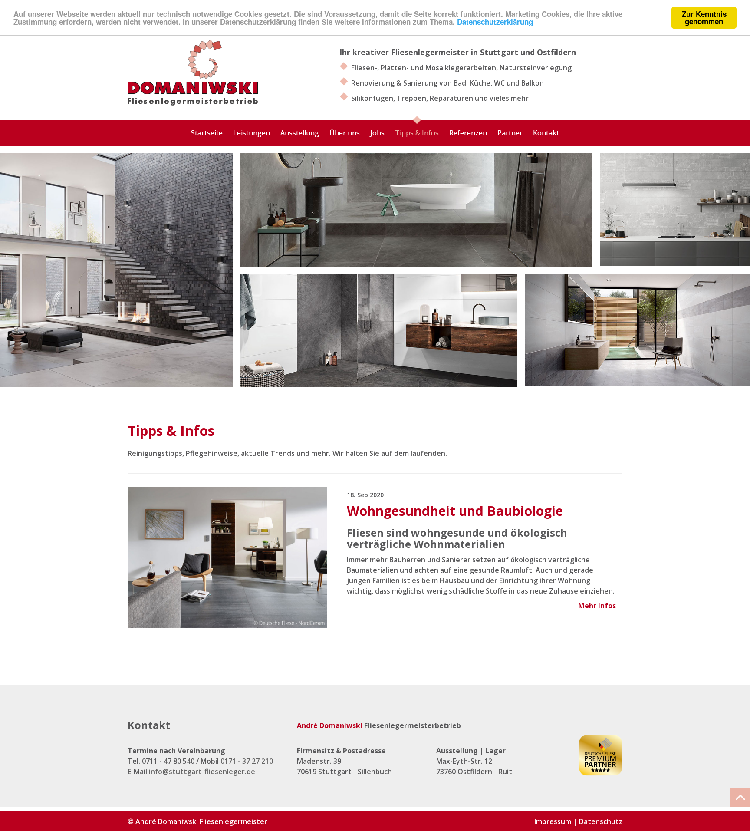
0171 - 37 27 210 (246, 761)
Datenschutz (600, 821)
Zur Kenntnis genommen (704, 17)
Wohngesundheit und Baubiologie (455, 511)
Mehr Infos (597, 605)
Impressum (552, 821)
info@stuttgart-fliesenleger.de (202, 771)
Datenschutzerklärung (495, 21)
